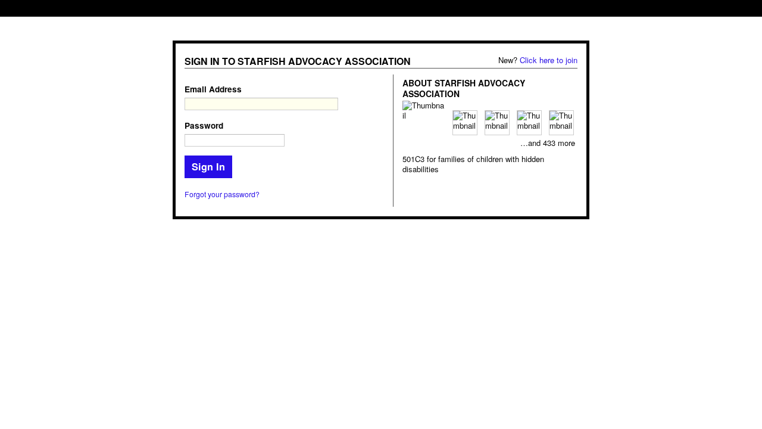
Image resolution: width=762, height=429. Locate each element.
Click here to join (548, 60)
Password (204, 125)
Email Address (213, 89)
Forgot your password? (222, 194)
